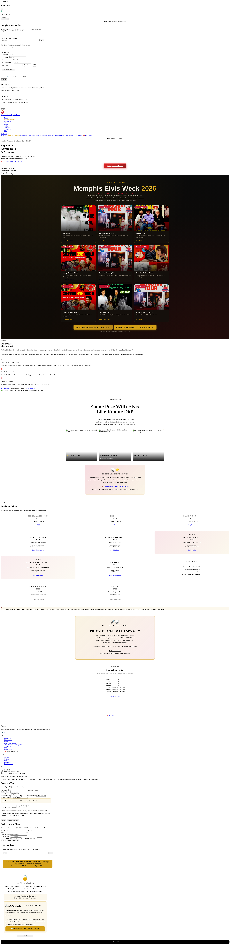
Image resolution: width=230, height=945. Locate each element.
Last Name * (30, 790)
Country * (5, 54)
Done (2, 109)
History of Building (41, 135)
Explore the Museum (16, 161)
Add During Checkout (115, 575)
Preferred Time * (31, 795)
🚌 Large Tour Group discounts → (25, 896)
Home (6, 118)
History (6, 124)
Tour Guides (7, 129)
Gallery (6, 126)
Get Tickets (4, 134)
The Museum (8, 123)
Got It (25, 935)
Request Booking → (13, 820)
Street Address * (6, 60)
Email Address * (5, 792)
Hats (5, 760)
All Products (7, 757)
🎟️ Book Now (111, 716)
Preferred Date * (5, 796)
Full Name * (5, 57)
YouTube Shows (56, 135)
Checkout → (4, 19)
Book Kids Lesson (115, 550)
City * (3, 65)
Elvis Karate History (10, 743)
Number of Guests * (6, 797)
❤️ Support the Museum (115, 166)
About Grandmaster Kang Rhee (13, 745)
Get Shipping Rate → (8, 69)
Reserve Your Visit (115, 696)
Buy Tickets (38, 525)
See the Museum (30, 388)
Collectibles (7, 762)
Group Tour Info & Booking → (192, 574)
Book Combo (192, 550)
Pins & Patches (8, 764)
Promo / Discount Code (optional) (10, 38)
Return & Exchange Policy (115, 941)
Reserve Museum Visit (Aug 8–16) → (135, 327)
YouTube (7, 127)
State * (26, 65)
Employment (79, 135)
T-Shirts (6, 759)
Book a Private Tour (115, 651)
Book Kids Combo (38, 575)
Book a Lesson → (87, 365)
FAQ (5, 131)
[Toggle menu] (8, 134)
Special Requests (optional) (8, 807)
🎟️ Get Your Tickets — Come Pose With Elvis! (115, 486)
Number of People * (30, 838)
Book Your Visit (5, 388)
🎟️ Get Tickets (87, 135)
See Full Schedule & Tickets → (93, 327)
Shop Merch (120, 715)
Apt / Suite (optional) (8, 62)
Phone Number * (5, 794)
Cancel (3, 79)
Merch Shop (7, 121)
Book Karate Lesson (17, 388)
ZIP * (34, 65)
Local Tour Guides (66, 135)
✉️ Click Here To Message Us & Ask (25, 929)
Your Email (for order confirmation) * (11, 45)
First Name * (4, 790)
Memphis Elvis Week (10, 119)
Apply (41, 40)
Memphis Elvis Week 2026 (12, 135)
